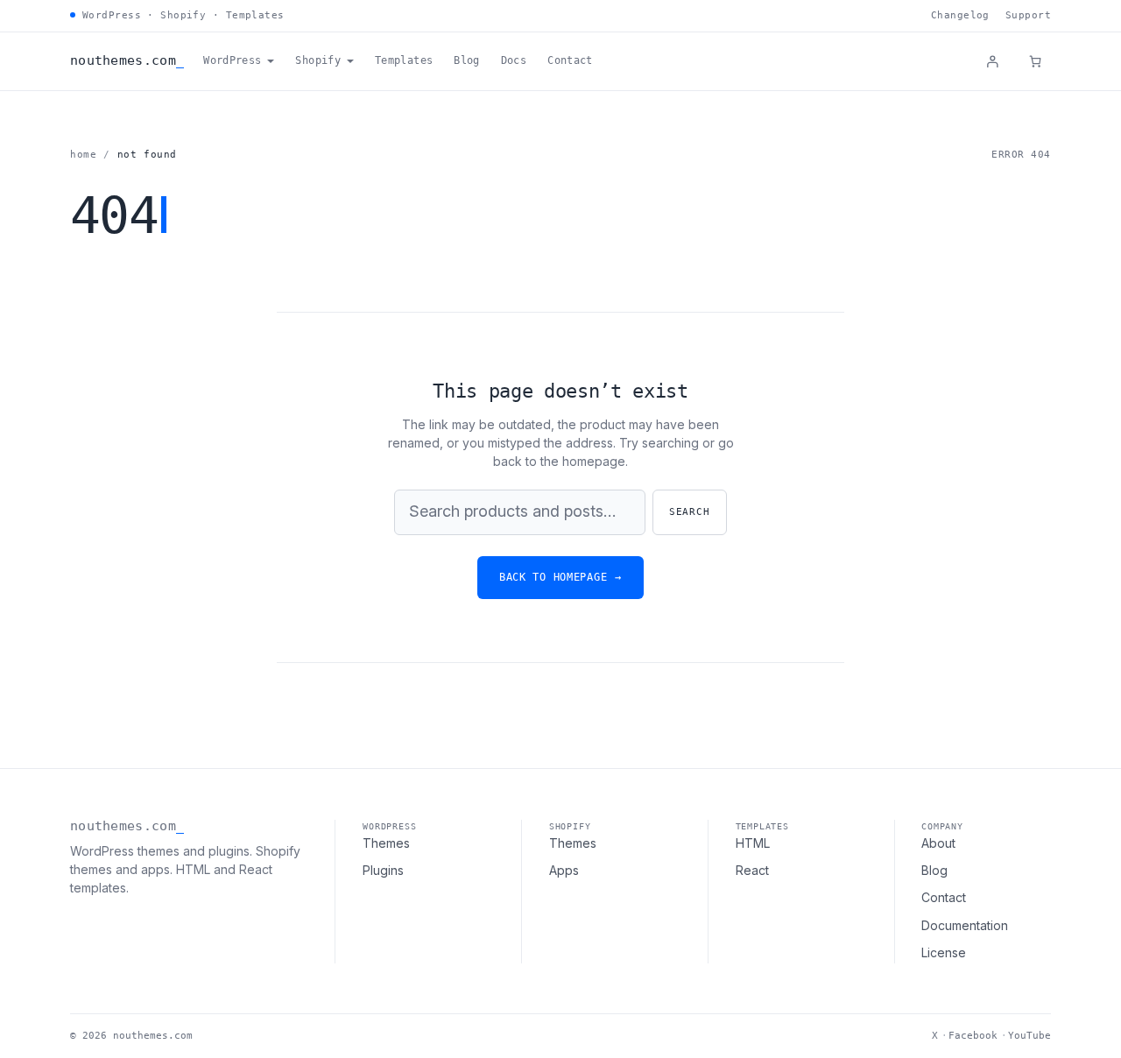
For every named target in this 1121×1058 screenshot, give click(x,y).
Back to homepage (560, 577)
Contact (943, 897)
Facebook (973, 1035)
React (752, 870)
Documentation (964, 925)
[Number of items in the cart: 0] (1035, 61)
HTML (753, 843)
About (938, 843)
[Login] (992, 61)
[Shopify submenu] (350, 61)
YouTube (1029, 1035)
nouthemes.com (123, 60)
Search (689, 512)
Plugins (383, 870)
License (943, 952)
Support (1028, 15)
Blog (934, 870)
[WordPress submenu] (270, 61)
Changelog (960, 15)
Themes (386, 843)
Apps (564, 870)
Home (83, 154)
